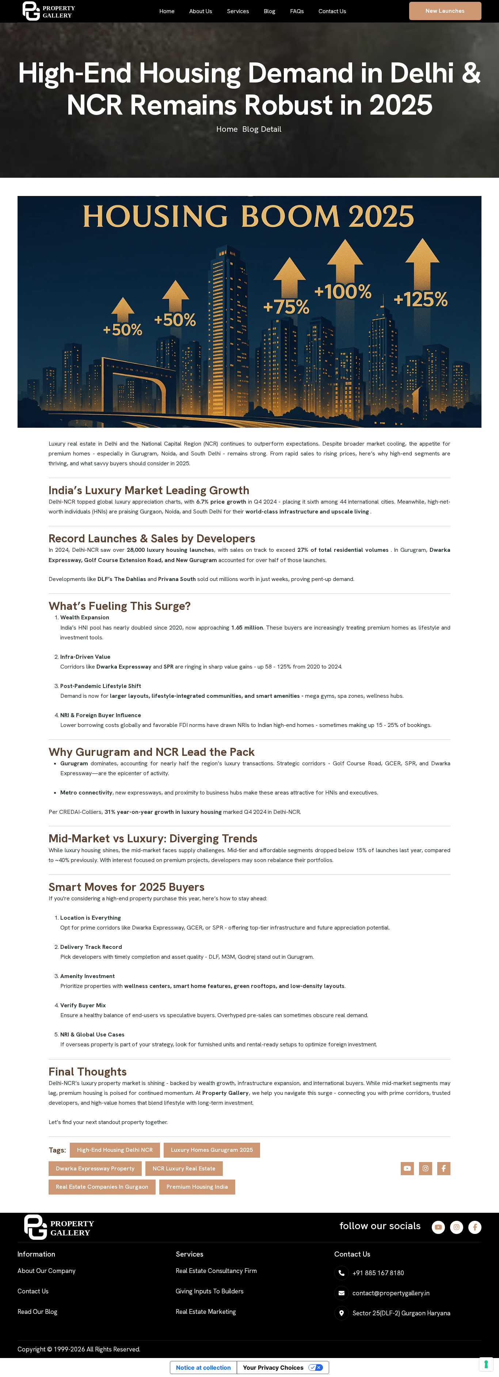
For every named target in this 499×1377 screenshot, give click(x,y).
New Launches (445, 11)
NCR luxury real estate (184, 1168)
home (227, 129)
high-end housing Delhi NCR (115, 1150)
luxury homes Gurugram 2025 (212, 1150)
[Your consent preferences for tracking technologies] (486, 1364)
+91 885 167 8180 (378, 1273)
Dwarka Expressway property (95, 1168)
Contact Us (332, 11)
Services (238, 11)
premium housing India (197, 1187)
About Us (200, 11)
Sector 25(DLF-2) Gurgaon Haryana (401, 1313)
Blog (269, 11)
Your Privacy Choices (273, 1367)
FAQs (297, 11)
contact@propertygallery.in (391, 1293)
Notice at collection (203, 1367)
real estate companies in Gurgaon (102, 1187)
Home (167, 11)
